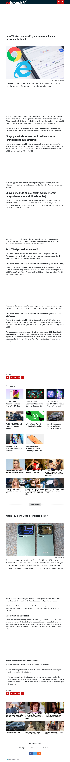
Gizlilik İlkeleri (46, 748)
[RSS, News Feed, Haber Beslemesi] (39, 753)
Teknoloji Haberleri (24, 748)
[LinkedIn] (15, 377)
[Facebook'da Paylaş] (7, 377)
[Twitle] (11, 377)
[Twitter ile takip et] (35, 753)
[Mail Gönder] (22, 377)
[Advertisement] (35, 19)
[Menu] (58, 2)
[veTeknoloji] (16, 2)
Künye (33, 748)
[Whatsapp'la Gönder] (18, 377)
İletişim (39, 748)
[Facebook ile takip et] (31, 753)
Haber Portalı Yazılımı (14, 759)
